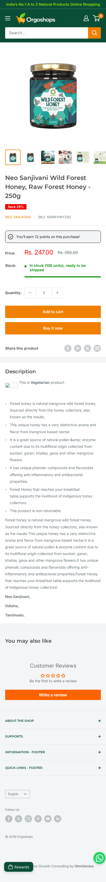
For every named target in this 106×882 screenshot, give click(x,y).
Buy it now (53, 328)
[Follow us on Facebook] (8, 818)
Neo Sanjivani (18, 217)
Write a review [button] (53, 694)
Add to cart (53, 311)
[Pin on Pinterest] (77, 348)
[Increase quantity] (57, 292)
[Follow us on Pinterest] (38, 818)
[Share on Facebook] (68, 348)
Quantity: (13, 292)
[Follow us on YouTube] (47, 818)
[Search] (94, 33)
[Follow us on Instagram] (28, 818)
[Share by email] (97, 348)
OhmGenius (84, 866)
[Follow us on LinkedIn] (57, 818)
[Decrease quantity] (30, 292)
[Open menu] (7, 18)
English (13, 794)
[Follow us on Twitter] (18, 818)
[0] (96, 18)
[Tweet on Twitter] (87, 348)
